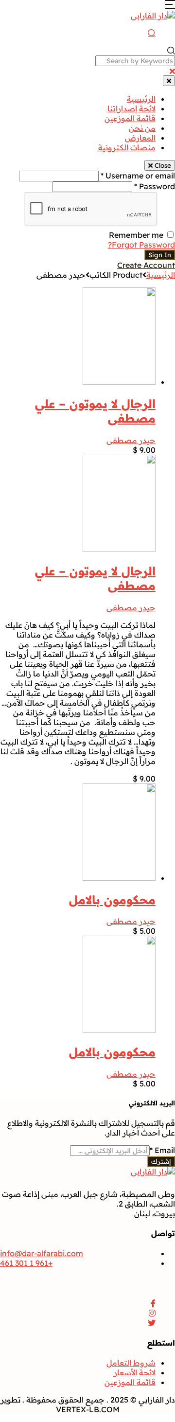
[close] (172, 71)
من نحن (142, 128)
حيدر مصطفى (131, 440)
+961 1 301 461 (26, 1263)
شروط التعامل (131, 1363)
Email (162, 1150)
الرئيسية (141, 99)
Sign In (159, 255)
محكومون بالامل (112, 899)
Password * (154, 186)
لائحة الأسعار (135, 1372)
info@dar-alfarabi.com (41, 1253)
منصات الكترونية (127, 147)
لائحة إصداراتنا (131, 108)
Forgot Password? (141, 244)
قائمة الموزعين (130, 118)
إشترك (161, 1161)
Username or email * (138, 175)
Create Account (146, 265)
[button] (170, 6)
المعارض (140, 137)
